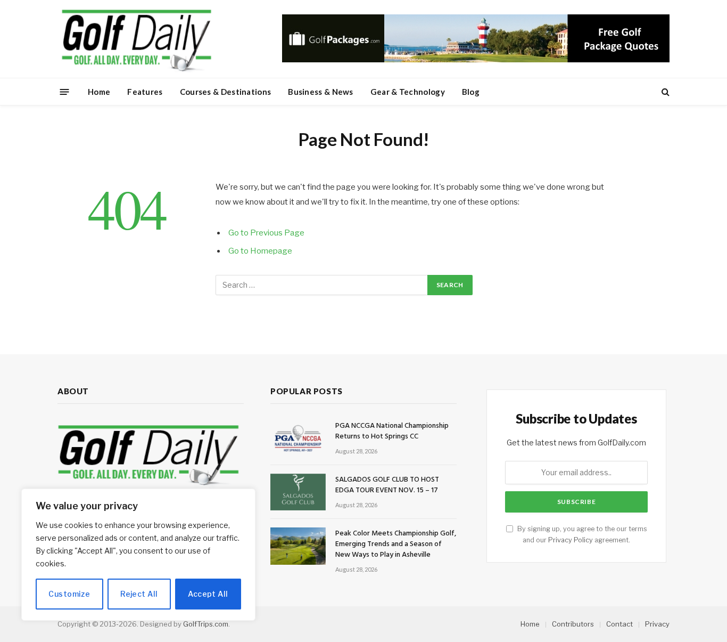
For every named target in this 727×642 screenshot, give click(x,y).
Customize (69, 593)
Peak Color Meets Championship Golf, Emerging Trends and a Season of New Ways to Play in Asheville (395, 544)
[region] (138, 555)
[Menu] (64, 91)
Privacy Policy (570, 540)
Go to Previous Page (266, 233)
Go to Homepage (260, 251)
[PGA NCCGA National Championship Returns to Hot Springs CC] (298, 438)
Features (144, 91)
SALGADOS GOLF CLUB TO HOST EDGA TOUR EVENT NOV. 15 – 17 (387, 485)
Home (99, 91)
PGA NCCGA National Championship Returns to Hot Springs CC (392, 431)
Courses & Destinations (225, 91)
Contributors (573, 624)
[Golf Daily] (136, 39)
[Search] (664, 92)
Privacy (657, 624)
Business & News (320, 91)
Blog (471, 91)
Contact (619, 624)
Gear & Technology (407, 91)
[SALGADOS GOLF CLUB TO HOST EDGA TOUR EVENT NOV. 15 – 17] (298, 492)
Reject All (139, 593)
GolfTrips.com (205, 624)
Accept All (208, 593)
